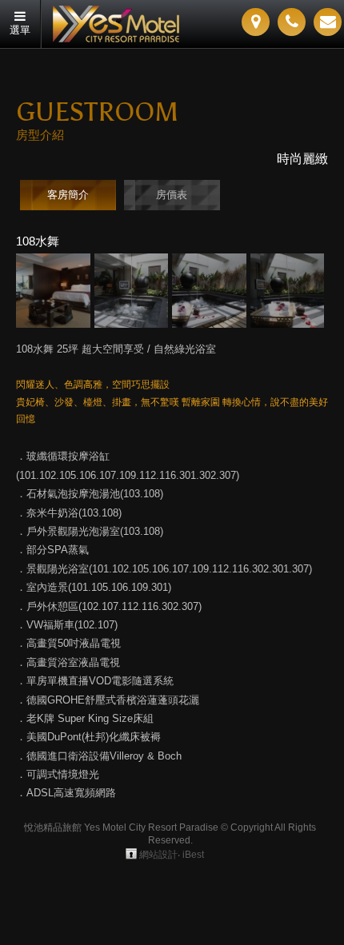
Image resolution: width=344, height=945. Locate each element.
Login (131, 854)
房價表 (171, 195)
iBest (193, 854)
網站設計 (158, 854)
